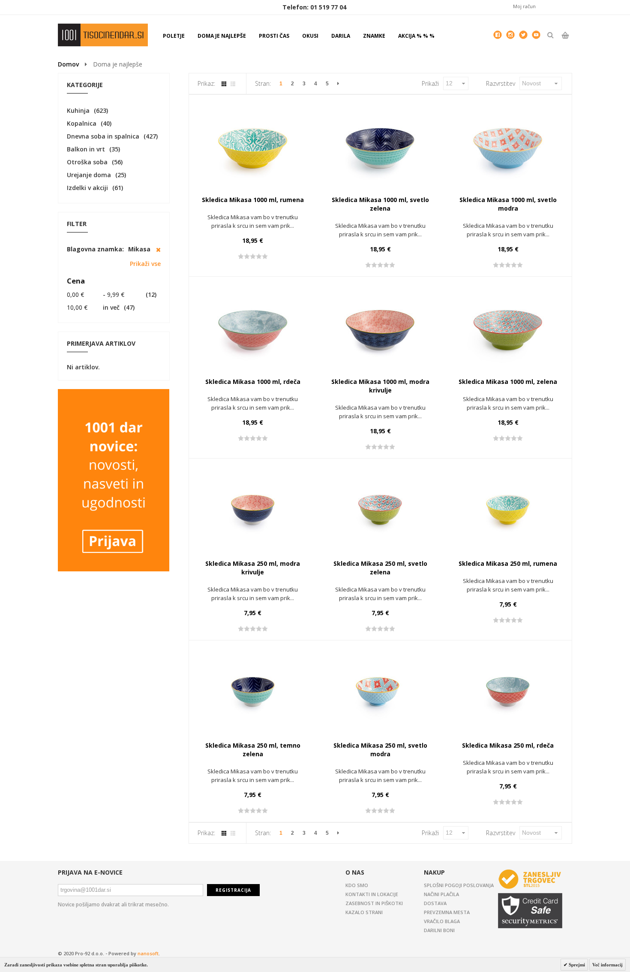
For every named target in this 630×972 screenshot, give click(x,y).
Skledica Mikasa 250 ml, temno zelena (252, 749)
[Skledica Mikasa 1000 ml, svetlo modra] (508, 146)
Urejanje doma (89, 175)
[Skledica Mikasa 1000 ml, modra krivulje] (380, 328)
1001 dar (103, 35)
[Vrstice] (233, 84)
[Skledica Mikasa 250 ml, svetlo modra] (380, 692)
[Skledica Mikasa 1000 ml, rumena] (253, 146)
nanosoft (148, 953)
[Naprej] (338, 83)
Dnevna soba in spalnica (103, 136)
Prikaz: (206, 83)
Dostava (435, 903)
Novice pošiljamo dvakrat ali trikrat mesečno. (113, 904)
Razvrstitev (500, 83)
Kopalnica (81, 123)
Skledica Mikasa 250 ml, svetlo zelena (380, 567)
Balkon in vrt (86, 149)
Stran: (263, 83)
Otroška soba (87, 162)
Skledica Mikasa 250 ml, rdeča (508, 745)
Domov (68, 64)
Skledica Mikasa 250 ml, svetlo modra (380, 749)
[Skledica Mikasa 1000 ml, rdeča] (253, 328)
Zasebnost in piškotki (374, 903)
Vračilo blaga (442, 921)
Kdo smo (356, 885)
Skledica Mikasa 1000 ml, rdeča (252, 381)
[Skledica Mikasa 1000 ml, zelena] (508, 328)
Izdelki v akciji (87, 188)
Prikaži (430, 83)
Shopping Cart (565, 42)
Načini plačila (441, 894)
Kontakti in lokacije (371, 894)
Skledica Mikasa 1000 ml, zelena (508, 381)
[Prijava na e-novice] (113, 393)
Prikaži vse (145, 264)
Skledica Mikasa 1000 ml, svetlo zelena (380, 204)
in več (93, 307)
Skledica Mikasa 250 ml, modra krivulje (252, 567)
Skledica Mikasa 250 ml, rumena (508, 563)
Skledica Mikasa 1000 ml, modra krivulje (380, 385)
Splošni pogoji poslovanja (459, 885)
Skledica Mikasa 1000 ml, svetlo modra (508, 204)
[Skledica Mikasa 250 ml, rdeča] (508, 692)
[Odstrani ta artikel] (158, 250)
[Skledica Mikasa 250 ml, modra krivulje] (253, 510)
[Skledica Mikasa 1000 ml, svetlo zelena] (380, 146)
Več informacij (607, 964)
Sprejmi (576, 964)
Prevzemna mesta (447, 912)
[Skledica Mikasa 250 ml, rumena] (508, 510)
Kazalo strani (364, 912)
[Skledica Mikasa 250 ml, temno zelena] (253, 692)
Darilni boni (439, 930)
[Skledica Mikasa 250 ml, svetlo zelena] (380, 510)
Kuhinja (78, 110)
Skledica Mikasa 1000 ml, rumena (253, 200)
